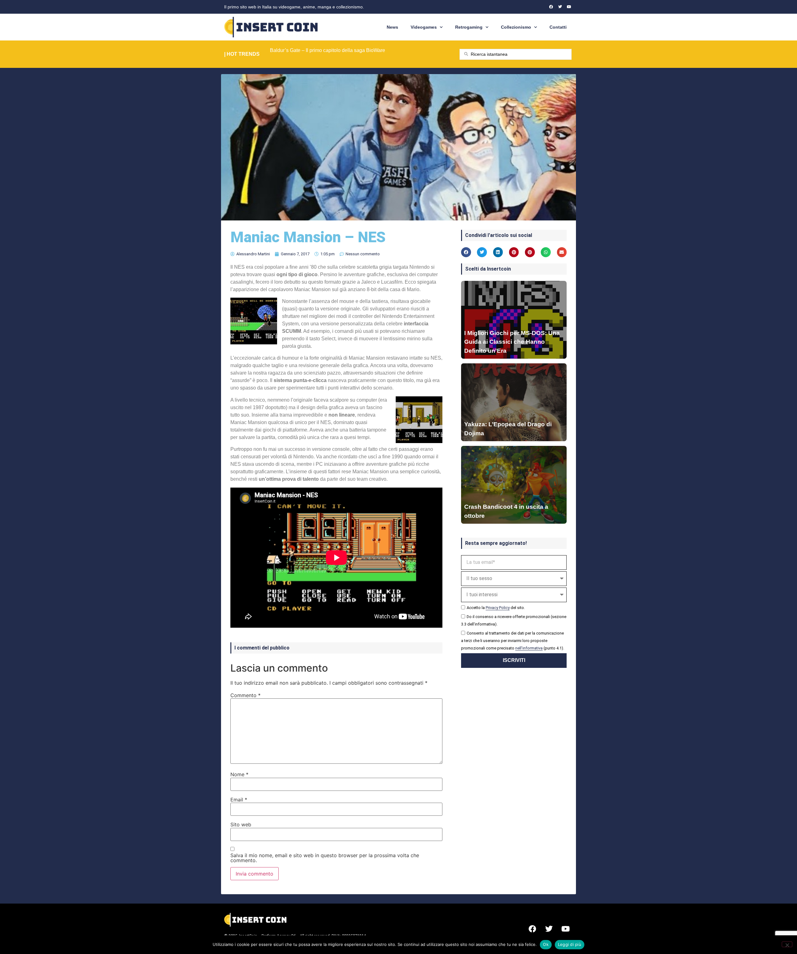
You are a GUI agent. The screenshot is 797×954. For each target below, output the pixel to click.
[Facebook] (551, 7)
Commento (245, 695)
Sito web (240, 824)
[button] (466, 252)
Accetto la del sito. (496, 607)
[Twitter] (560, 7)
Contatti (558, 27)
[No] (787, 944)
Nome (239, 774)
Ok (546, 944)
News (392, 27)
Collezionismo (516, 27)
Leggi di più (569, 944)
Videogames (424, 27)
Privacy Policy (498, 607)
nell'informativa (529, 648)
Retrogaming (469, 27)
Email (238, 799)
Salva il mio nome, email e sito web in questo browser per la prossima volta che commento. (324, 858)
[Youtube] (569, 7)
